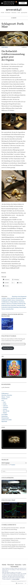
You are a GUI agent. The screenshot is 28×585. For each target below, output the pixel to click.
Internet (5, 409)
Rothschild (4, 307)
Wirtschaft (5, 407)
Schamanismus (5, 418)
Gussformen (22, 302)
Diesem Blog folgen (8, 348)
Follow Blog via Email (8, 336)
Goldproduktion (14, 302)
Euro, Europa (6, 411)
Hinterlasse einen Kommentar (19, 296)
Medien (5, 413)
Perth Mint (13, 305)
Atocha (8, 298)
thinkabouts (4, 398)
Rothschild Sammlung (12, 307)
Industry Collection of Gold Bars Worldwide (12, 303)
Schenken (22, 3)
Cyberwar (5, 405)
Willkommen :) (5, 393)
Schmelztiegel (22, 307)
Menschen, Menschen (6, 395)
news (6, 47)
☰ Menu (14, 18)
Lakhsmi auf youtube (6, 420)
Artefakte (3, 298)
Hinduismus (4, 416)
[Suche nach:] (14, 471)
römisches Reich (21, 305)
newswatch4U (14, 10)
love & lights (4, 414)
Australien (13, 298)
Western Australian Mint (7, 309)
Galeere (13, 300)
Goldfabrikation (5, 302)
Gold (2, 47)
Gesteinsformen (20, 300)
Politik (4, 404)
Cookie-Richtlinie (15, 579)
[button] (10, 372)
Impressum (4, 421)
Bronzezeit (18, 298)
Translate (12, 464)
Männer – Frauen (5, 397)
